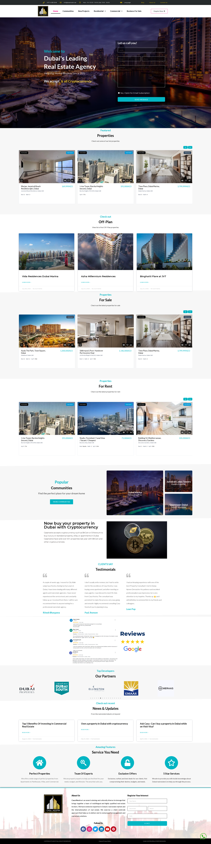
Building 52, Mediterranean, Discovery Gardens (32, 439)
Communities (68, 11)
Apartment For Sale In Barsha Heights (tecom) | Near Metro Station (150, 353)
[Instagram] (89, 829)
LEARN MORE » (26, 282)
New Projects (83, 11)
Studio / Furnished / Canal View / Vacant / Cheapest (92, 187)
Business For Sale (134, 11)
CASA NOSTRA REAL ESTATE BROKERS (154, 841)
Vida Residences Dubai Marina (40, 276)
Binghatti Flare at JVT (153, 276)
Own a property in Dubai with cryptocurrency (104, 723)
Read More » (26, 732)
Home (55, 11)
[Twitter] (95, 829)
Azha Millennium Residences (98, 276)
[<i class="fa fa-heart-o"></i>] (69, 180)
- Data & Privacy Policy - (104, 841)
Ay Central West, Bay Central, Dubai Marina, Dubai (92, 439)
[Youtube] (107, 829)
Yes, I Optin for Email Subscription (135, 93)
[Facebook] (83, 829)
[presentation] (185, 147)
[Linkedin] (101, 829)
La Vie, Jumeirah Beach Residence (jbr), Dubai (147, 439)
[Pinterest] (113, 829)
